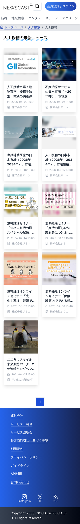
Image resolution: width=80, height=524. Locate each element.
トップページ (13, 27)
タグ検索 (34, 27)
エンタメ (34, 18)
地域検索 (18, 18)
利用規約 (17, 449)
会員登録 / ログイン (61, 6)
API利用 (16, 473)
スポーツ (51, 18)
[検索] (37, 6)
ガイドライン (20, 465)
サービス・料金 (21, 424)
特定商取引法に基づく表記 (29, 440)
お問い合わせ (20, 482)
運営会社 (17, 415)
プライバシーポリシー (26, 457)
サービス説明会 (21, 432)
